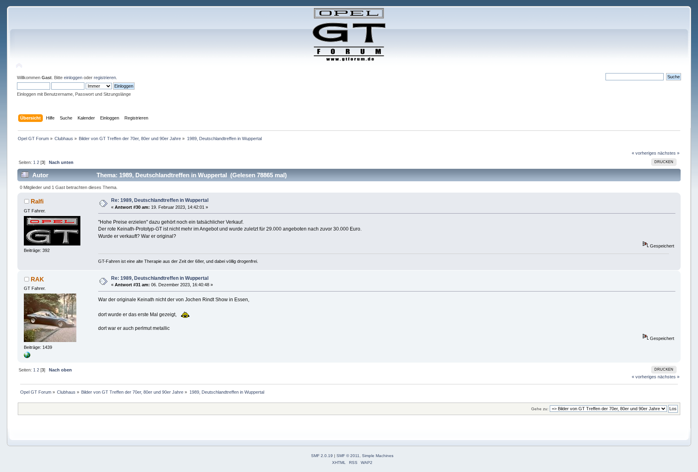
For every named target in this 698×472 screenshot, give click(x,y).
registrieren (105, 77)
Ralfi (37, 201)
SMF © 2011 (348, 455)
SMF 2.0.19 (322, 455)
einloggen (73, 77)
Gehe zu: (540, 409)
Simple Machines (377, 455)
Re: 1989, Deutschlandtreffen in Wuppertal (159, 200)
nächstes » (668, 153)
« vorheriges (644, 153)
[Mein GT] (27, 356)
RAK (37, 279)
